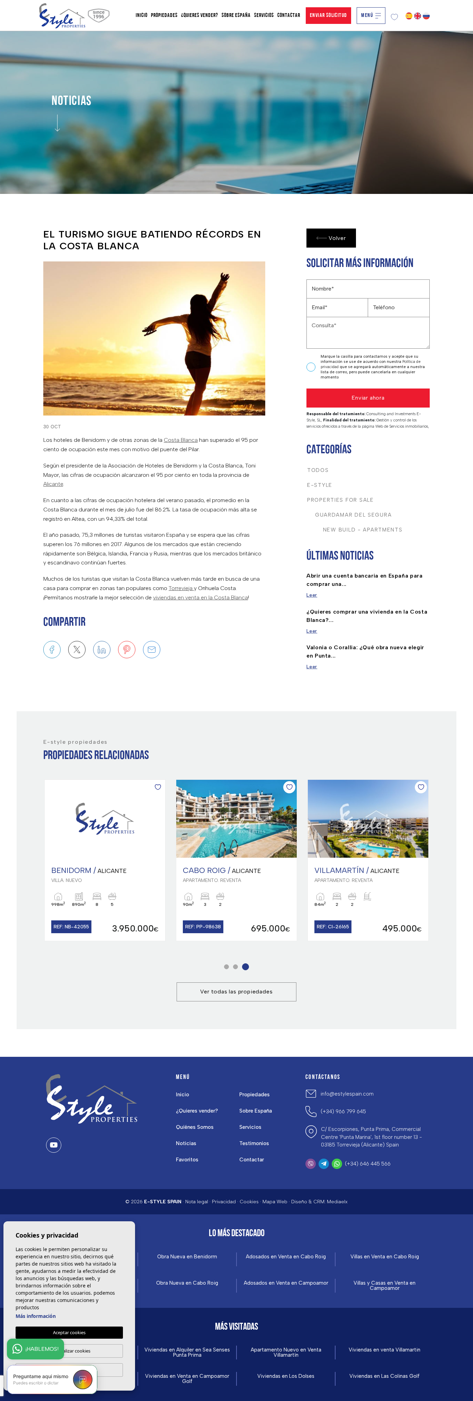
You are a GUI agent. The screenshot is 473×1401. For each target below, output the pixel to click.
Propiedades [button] (164, 15)
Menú (367, 15)
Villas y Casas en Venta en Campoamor (385, 1285)
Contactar (288, 15)
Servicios (264, 15)
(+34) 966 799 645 (343, 1111)
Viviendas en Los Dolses (285, 1376)
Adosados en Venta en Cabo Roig (286, 1256)
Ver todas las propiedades (236, 991)
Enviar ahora (368, 397)
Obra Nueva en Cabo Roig (187, 1283)
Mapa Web (274, 1202)
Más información (36, 1316)
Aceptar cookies (69, 1332)
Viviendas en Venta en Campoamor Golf (187, 1379)
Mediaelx (337, 1202)
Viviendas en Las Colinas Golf (384, 1376)
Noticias (186, 1143)
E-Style (319, 485)
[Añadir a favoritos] (158, 787)
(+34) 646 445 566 (368, 1164)
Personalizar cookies (69, 1351)
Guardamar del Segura (349, 515)
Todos (318, 470)
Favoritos (187, 1160)
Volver (337, 238)
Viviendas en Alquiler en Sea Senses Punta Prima (187, 1352)
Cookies (249, 1202)
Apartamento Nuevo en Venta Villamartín (286, 1352)
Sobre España (236, 15)
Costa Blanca (181, 440)
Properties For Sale (340, 500)
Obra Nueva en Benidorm (187, 1256)
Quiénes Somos (195, 1127)
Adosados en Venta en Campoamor (286, 1283)
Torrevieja (181, 588)
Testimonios (254, 1143)
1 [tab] (227, 966)
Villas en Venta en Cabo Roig (384, 1256)
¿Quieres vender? (199, 15)
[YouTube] (53, 1145)
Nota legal (196, 1202)
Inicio (142, 15)
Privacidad (224, 1202)
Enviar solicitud (328, 15)
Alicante (53, 484)
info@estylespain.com (347, 1094)
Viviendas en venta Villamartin (384, 1350)
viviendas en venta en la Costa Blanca (200, 597)
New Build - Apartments (355, 530)
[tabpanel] (105, 860)
